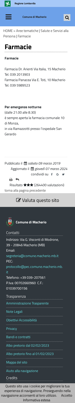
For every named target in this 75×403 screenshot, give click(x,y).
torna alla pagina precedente (25, 190)
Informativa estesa (36, 400)
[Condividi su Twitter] (63, 174)
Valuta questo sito (40, 200)
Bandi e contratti (18, 337)
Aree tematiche (27, 30)
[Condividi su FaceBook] (52, 174)
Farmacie (24, 36)
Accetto (66, 395)
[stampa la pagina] (11, 179)
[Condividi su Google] (57, 174)
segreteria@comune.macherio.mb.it (32, 255)
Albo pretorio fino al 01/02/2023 (30, 354)
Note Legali (14, 312)
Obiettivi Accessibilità (21, 320)
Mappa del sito (16, 362)
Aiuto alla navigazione (22, 371)
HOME (8, 30)
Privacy (11, 329)
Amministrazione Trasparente (27, 303)
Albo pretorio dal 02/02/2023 (27, 345)
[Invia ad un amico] (17, 179)
